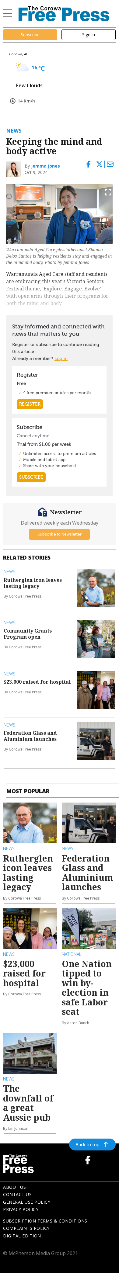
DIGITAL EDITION (22, 1236)
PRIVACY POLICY (20, 1209)
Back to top (87, 1144)
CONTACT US (17, 1194)
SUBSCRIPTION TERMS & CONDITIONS (45, 1221)
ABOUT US (14, 1187)
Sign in (88, 34)
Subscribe (30, 34)
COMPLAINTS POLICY (26, 1228)
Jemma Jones (45, 166)
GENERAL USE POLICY (26, 1202)
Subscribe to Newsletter (59, 534)
